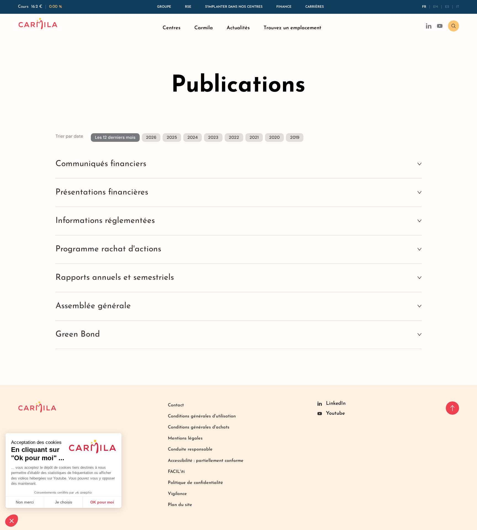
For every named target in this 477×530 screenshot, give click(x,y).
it (457, 7)
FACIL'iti (176, 472)
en (435, 7)
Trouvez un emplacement (292, 28)
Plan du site (180, 505)
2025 (172, 137)
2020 (274, 137)
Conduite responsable (190, 449)
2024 (192, 137)
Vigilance (177, 494)
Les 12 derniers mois (115, 137)
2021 (254, 137)
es (447, 7)
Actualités (238, 28)
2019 (294, 137)
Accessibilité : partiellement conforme (205, 461)
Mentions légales (185, 438)
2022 (234, 137)
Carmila (203, 28)
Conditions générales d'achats (198, 427)
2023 (213, 137)
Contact (176, 405)
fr (424, 7)
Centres (172, 28)
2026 (151, 137)
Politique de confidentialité (195, 483)
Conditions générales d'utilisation (202, 416)
